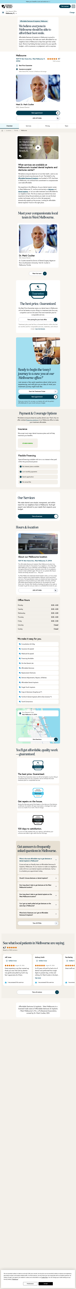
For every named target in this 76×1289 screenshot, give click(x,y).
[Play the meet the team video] (38, 147)
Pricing (47, 126)
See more (38, 978)
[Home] (2, 130)
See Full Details (40, 329)
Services (28, 126)
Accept (46, 1283)
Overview (9, 126)
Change (72, 12)
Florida (16, 130)
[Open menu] (73, 6)
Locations (8, 130)
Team (66, 126)
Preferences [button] (15, 1279)
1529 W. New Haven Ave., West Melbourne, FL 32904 (30, 60)
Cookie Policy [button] (44, 1277)
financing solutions (32, 420)
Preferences (30, 1283)
